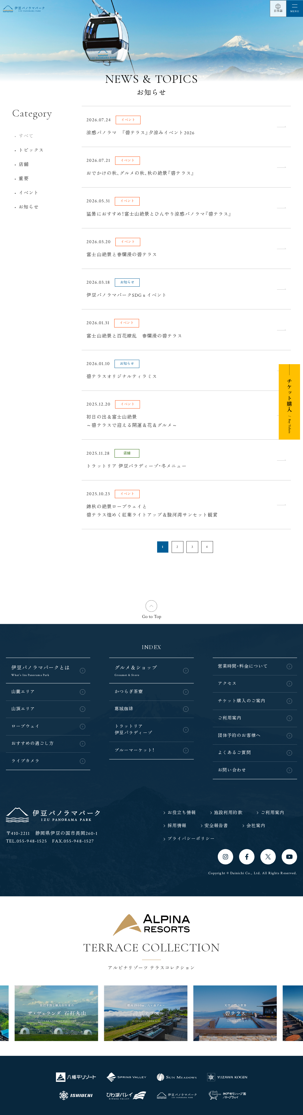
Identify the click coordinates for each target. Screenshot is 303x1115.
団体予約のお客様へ (239, 735)
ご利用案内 (229, 718)
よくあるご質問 (234, 753)
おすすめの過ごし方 (32, 743)
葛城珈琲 (124, 709)
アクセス (227, 683)
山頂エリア (23, 709)
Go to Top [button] (151, 617)
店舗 (24, 165)
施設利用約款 (228, 813)
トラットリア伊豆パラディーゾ (133, 730)
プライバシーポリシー (191, 839)
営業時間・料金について (243, 666)
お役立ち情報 (181, 813)
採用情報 (176, 826)
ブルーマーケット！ (135, 750)
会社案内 (255, 826)
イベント (29, 193)
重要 (24, 179)
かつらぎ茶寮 (129, 692)
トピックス (31, 150)
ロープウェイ (25, 726)
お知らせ (29, 207)
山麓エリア (23, 692)
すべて (26, 136)
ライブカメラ (25, 761)
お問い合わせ (232, 770)
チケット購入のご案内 (241, 701)
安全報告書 (216, 826)
